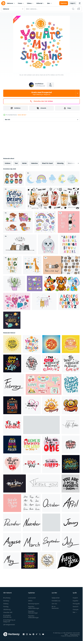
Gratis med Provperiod (41, 93)
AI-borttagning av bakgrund (9, 621)
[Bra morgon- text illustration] (51, 405)
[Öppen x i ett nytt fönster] (40, 634)
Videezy (5, 604)
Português (74, 604)
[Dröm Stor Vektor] (32, 265)
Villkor (65, 634)
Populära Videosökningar (33, 616)
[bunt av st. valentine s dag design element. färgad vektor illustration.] (43, 384)
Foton (20, 3)
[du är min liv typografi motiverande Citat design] (12, 363)
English (73, 598)
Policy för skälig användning (68, 636)
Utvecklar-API (7, 612)
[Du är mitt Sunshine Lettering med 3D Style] (51, 344)
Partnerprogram (33, 604)
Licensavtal (31, 598)
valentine (34, 163)
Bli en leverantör (54, 607)
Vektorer (10, 3)
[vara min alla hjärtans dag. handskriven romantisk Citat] (12, 425)
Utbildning (7, 609)
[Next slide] (75, 163)
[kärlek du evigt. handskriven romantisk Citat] (32, 464)
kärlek (24, 163)
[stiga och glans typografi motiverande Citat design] (71, 464)
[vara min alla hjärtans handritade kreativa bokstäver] (32, 405)
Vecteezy (6, 601)
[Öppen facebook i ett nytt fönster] (23, 634)
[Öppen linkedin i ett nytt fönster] (30, 634)
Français (74, 609)
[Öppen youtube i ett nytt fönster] (43, 634)
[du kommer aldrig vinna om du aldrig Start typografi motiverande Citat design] (29, 560)
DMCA (30, 601)
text (16, 163)
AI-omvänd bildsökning (7, 616)
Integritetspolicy (73, 634)
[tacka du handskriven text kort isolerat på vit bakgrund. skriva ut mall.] (43, 483)
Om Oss (53, 604)
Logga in (72, 3)
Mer (48, 3)
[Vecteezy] (3, 3)
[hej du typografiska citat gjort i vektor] (68, 560)
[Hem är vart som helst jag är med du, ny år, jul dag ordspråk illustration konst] (32, 444)
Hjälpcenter (55, 598)
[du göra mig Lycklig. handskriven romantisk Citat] (51, 464)
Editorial (39, 3)
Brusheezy (6, 598)
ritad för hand (47, 163)
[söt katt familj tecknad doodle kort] (69, 222)
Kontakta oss (55, 601)
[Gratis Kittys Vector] (44, 301)
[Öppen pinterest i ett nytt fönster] (33, 634)
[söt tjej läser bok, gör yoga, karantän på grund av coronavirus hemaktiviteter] (18, 222)
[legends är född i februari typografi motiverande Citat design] (12, 405)
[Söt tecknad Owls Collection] (13, 178)
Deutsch (74, 606)
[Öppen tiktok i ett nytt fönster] (36, 634)
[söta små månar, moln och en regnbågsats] (53, 178)
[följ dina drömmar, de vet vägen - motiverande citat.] (14, 198)
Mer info (7, 119)
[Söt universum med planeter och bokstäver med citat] (11, 320)
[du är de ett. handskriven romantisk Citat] (51, 444)
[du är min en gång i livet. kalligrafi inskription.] (70, 425)
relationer (71, 163)
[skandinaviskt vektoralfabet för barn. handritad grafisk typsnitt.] (70, 244)
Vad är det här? (22, 115)
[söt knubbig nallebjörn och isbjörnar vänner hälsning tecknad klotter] (20, 244)
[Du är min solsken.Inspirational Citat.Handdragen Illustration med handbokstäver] (12, 344)
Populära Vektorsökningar (33, 607)
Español (74, 601)
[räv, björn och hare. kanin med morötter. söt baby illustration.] (62, 283)
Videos (29, 3)
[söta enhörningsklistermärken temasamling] (34, 283)
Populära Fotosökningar (32, 612)
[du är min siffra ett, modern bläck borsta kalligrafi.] (47, 560)
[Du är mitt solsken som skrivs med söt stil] (32, 344)
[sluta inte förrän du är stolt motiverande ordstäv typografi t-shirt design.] (12, 444)
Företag (5, 606)
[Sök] (73, 9)
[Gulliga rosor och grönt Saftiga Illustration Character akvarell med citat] (14, 283)
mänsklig (60, 163)
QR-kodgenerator (9, 624)
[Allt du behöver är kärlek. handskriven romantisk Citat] (12, 464)
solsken (7, 163)
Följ (50, 86)
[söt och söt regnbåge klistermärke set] (45, 222)
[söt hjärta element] (16, 301)
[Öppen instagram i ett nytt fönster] (27, 634)
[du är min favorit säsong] (71, 483)
